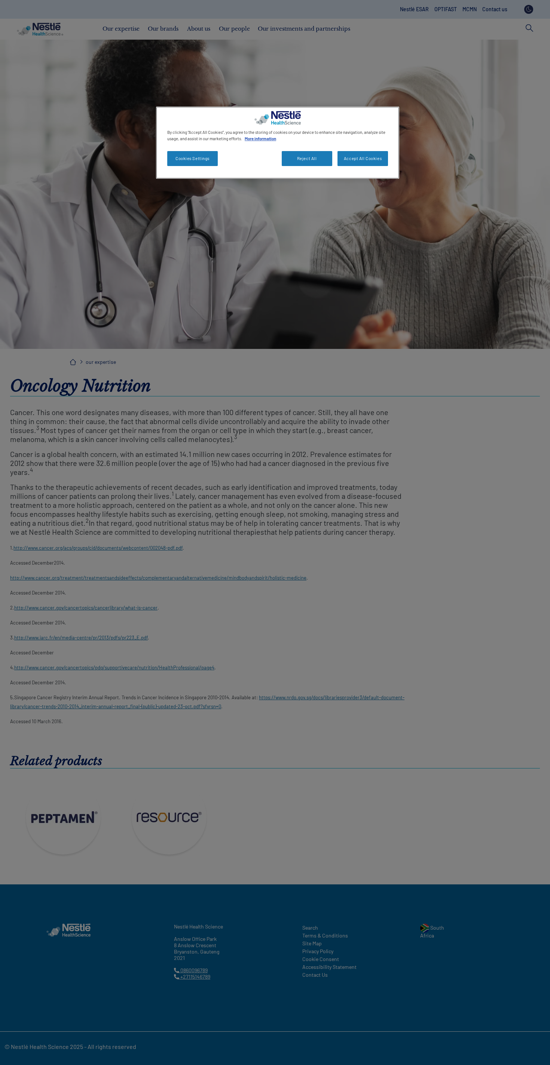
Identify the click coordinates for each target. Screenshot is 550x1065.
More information (260, 138)
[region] (277, 143)
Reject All (307, 158)
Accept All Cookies (363, 158)
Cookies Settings (192, 158)
